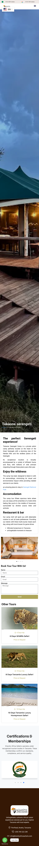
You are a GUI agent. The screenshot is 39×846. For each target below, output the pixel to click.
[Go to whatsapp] (4, 840)
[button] (35, 5)
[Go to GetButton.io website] (5, 844)
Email (3, 576)
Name (3, 570)
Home (4, 427)
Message (4, 583)
